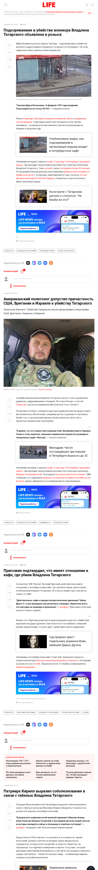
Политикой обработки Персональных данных (64, 12)
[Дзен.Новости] (28, 263)
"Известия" (21, 404)
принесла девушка (25, 667)
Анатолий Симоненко (25, 702)
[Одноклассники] (51, 263)
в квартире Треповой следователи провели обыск (48, 118)
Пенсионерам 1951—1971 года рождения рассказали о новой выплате (18, 763)
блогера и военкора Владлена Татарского (57, 660)
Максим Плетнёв (24, 512)
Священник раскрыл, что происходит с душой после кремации (78, 763)
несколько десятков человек (70, 474)
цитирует (64, 607)
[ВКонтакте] (45, 263)
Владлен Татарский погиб (29, 474)
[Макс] (33, 263)
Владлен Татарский (45, 389)
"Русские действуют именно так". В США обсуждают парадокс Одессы (78, 775)
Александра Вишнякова (26, 241)
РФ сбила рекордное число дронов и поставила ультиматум (18, 775)
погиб (37, 663)
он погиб (48, 168)
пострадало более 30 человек (75, 168)
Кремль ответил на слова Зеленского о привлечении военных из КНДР (48, 763)
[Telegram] (39, 263)
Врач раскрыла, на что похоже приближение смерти (46, 775)
